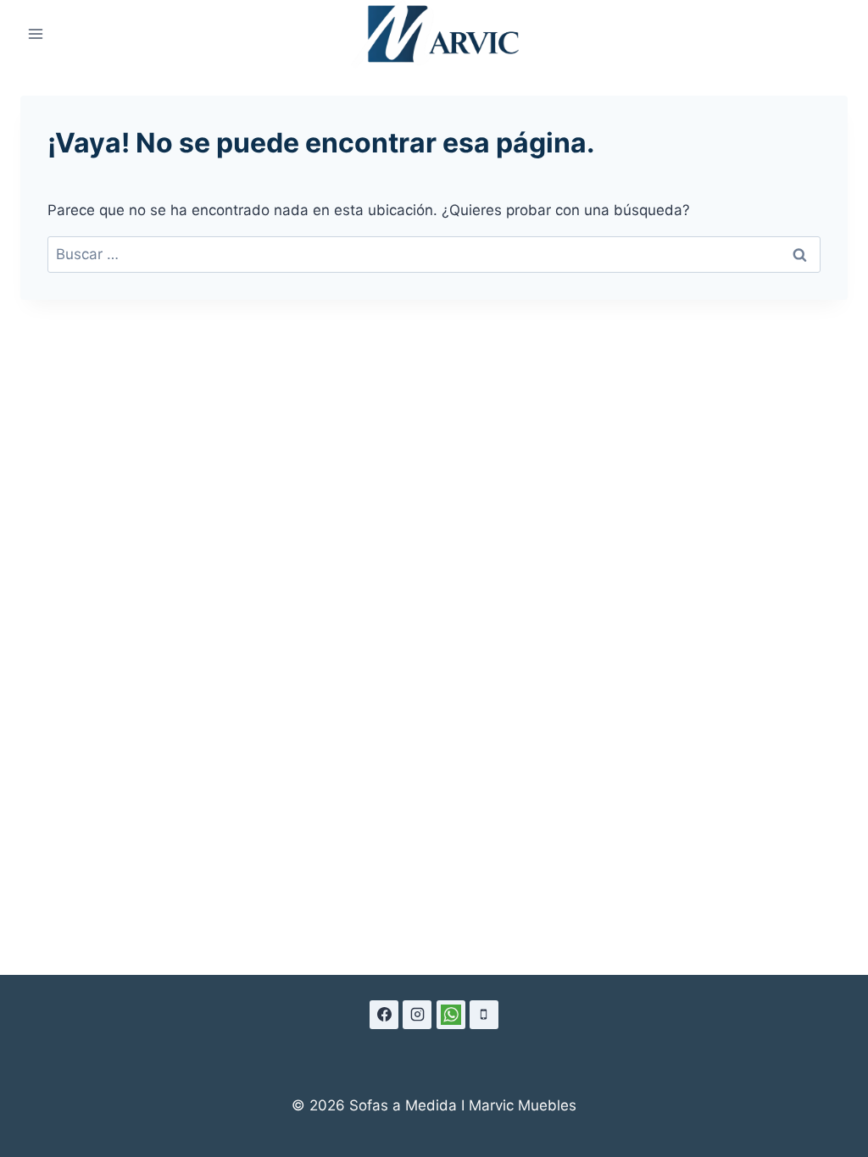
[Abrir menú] (36, 34)
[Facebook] (384, 1014)
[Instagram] (417, 1014)
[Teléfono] (484, 1014)
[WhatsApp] (451, 1014)
